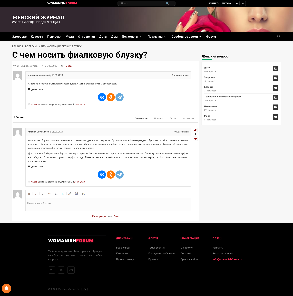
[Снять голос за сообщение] (195, 139)
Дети (103, 36)
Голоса (173, 118)
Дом (114, 36)
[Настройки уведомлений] (6, 288)
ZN (71, 270)
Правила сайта (189, 259)
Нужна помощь (125, 259)
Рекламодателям (223, 253)
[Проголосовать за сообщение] (195, 130)
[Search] (279, 36)
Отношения (86, 36)
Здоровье (19, 36)
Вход (116, 216)
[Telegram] (119, 97)
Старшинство (141, 118)
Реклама (226, 3)
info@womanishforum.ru (227, 259)
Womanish (62, 3)
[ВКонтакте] (102, 97)
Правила (153, 259)
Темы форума (156, 247)
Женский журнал (38, 17)
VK (237, 3)
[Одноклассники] (111, 97)
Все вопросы (123, 247)
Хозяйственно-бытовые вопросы (222, 96)
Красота (37, 36)
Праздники (155, 36)
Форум (211, 36)
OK (243, 3)
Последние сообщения (161, 253)
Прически (54, 36)
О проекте (187, 247)
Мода (70, 36)
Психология (130, 36)
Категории (122, 253)
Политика (186, 253)
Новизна (158, 118)
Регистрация (99, 216)
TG (61, 270)
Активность (188, 118)
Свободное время (185, 36)
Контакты (214, 3)
